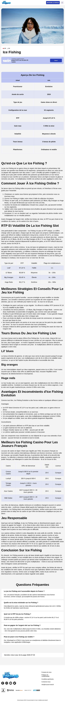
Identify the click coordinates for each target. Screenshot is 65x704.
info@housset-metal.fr (48, 684)
